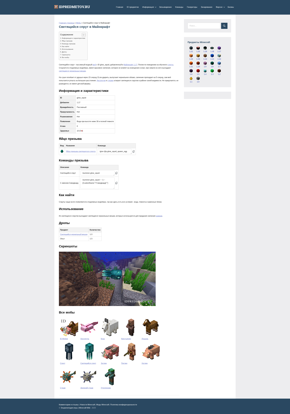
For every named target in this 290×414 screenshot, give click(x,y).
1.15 (198, 59)
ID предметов (133, 7)
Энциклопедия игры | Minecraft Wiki (75, 408)
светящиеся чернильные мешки (72, 71)
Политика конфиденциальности (123, 405)
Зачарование (206, 7)
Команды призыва (68, 44)
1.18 (212, 51)
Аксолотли (101, 81)
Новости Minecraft (87, 405)
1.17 (219, 51)
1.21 (191, 51)
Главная (119, 7)
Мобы (78, 23)
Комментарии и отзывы (69, 405)
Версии (219, 7)
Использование (67, 49)
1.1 (191, 82)
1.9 (205, 67)
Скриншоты (66, 55)
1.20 (198, 51)
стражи (111, 81)
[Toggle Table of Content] (82, 35)
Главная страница (66, 23)
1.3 (212, 74)
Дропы (64, 52)
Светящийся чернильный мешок (73, 234)
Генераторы (192, 7)
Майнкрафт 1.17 (130, 65)
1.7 (219, 67)
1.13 (212, 59)
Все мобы (65, 57)
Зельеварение (165, 7)
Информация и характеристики (73, 38)
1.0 (198, 82)
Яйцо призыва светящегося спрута (80, 151)
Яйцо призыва (67, 41)
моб (94, 65)
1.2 (219, 74)
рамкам (159, 216)
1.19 (205, 51)
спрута (170, 65)
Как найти (65, 46)
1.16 (191, 59)
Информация (148, 7)
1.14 (205, 59)
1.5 (198, 74)
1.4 (205, 74)
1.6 (191, 74)
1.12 (219, 59)
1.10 (198, 67)
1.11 (191, 67)
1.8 (212, 67)
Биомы (231, 7)
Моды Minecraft (102, 405)
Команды (179, 7)
